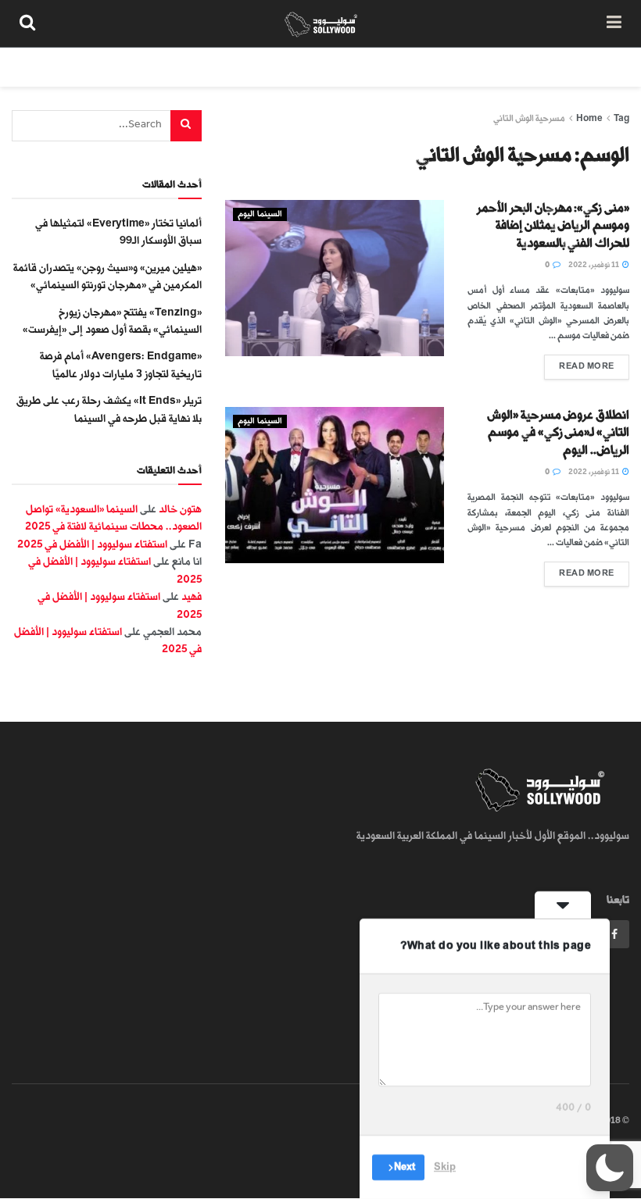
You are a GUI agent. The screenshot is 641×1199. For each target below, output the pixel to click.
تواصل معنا (345, 67)
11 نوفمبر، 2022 (594, 265)
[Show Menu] (614, 23)
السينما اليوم (260, 214)
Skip (445, 1167)
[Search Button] (27, 23)
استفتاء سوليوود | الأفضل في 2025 (92, 544)
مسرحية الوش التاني (529, 118)
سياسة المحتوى (526, 67)
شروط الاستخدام (431, 67)
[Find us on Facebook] (614, 934)
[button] (609, 1167)
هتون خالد (180, 509)
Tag (621, 118)
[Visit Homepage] (321, 23)
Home (589, 118)
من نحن (601, 67)
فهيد (191, 596)
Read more (579, 363)
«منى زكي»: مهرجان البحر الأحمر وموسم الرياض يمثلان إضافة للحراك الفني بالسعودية (553, 226)
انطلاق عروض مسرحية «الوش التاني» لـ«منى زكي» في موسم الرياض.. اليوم (558, 433)
